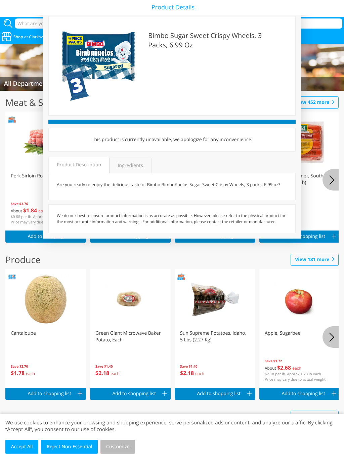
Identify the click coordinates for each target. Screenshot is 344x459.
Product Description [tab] (79, 165)
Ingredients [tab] (130, 165)
